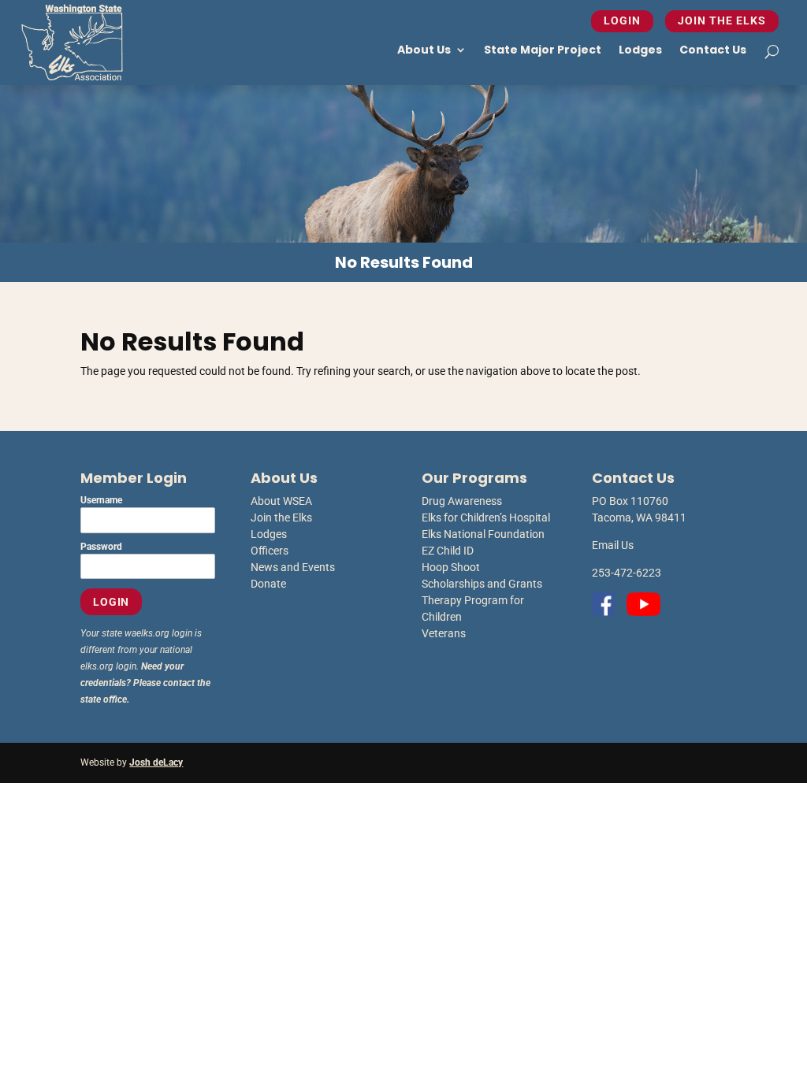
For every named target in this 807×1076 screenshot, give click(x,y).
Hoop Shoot (451, 567)
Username (101, 500)
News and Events (293, 567)
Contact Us (712, 50)
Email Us (613, 545)
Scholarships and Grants (482, 583)
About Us (424, 50)
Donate (268, 583)
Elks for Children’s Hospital (486, 517)
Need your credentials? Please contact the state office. (145, 683)
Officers (269, 550)
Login (622, 20)
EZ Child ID (448, 550)
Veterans (444, 633)
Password (101, 546)
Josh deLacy (156, 762)
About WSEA (281, 501)
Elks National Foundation (483, 534)
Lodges (640, 50)
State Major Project (542, 50)
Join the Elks (722, 20)
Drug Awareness (462, 501)
